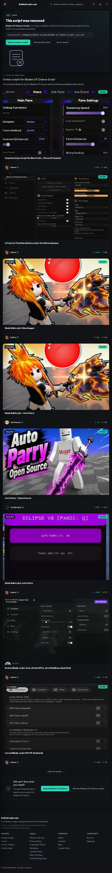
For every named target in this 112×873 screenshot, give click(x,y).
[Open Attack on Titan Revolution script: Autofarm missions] (56, 215)
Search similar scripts (18, 42)
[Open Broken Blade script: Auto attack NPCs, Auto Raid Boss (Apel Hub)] (56, 639)
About (60, 838)
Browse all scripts (42, 42)
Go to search (63, 42)
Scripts (4, 841)
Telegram (91, 841)
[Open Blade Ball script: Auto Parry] (56, 554)
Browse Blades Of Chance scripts (88, 788)
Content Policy (36, 851)
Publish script (6, 848)
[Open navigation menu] (5, 4)
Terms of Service (37, 838)
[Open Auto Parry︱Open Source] (56, 469)
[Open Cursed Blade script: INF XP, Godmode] (56, 724)
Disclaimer (34, 848)
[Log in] (107, 4)
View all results (56, 771)
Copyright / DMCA (37, 844)
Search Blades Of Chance (55, 788)
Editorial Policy (36, 855)
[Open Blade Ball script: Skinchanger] (56, 300)
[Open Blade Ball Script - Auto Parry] (56, 385)
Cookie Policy (64, 848)
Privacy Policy (35, 841)
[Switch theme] (100, 4)
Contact (61, 841)
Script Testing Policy (38, 858)
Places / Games (7, 844)
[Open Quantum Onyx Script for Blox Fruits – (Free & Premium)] (56, 130)
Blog (60, 844)
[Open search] (94, 4)
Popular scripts (7, 838)
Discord (90, 838)
